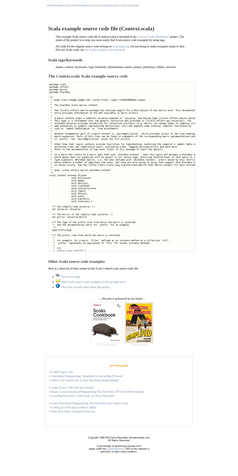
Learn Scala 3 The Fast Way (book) (72, 387)
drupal (84, 5)
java (92, 5)
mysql (107, 5)
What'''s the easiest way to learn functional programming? (85, 380)
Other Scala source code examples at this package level (92, 281)
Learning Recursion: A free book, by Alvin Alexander (83, 395)
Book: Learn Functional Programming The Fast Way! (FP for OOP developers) (98, 391)
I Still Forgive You (62, 372)
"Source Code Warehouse (153, 36)
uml (129, 5)
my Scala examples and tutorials (104, 49)
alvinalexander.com (58, 5)
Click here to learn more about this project (85, 287)
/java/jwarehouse (116, 448)
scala (122, 5)
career (75, 5)
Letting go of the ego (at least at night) (74, 407)
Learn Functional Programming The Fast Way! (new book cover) (90, 403)
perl (115, 5)
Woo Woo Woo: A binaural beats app (73, 411)
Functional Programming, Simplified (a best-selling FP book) (87, 376)
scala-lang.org (120, 46)
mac (99, 5)
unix (136, 5)
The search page (70, 276)
